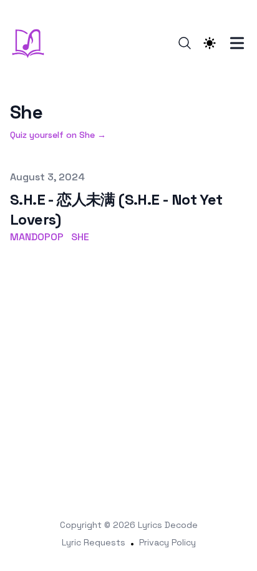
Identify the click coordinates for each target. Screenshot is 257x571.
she (80, 236)
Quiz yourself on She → (58, 134)
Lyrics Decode (168, 524)
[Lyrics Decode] (32, 43)
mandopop (37, 236)
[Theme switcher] (209, 43)
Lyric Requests (93, 542)
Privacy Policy (167, 542)
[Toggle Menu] (237, 43)
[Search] (184, 43)
